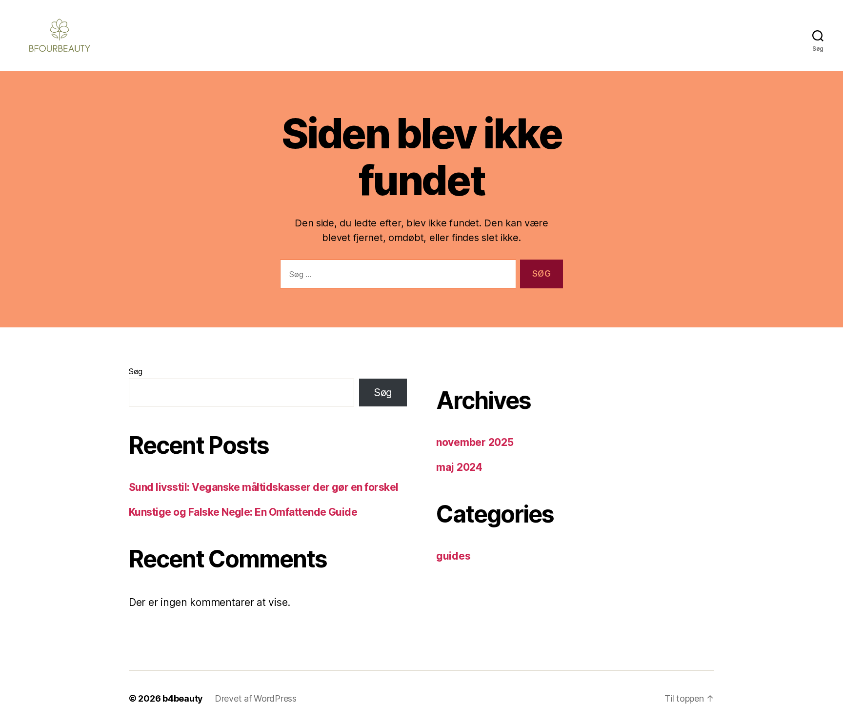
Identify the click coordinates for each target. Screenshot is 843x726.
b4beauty (182, 698)
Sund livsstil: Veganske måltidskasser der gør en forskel (264, 487)
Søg (135, 371)
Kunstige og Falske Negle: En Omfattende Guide (243, 512)
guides (453, 556)
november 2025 (475, 442)
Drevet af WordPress (256, 698)
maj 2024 (459, 467)
